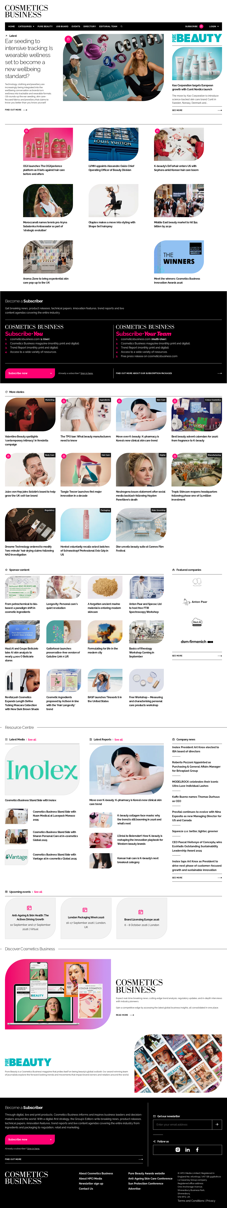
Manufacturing (214, 455)
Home (11, 26)
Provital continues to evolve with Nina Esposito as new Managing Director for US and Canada (196, 816)
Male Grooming (158, 510)
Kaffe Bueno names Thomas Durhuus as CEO (196, 799)
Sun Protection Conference (145, 1183)
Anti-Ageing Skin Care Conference (150, 1178)
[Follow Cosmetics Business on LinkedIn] (187, 1150)
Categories (25, 26)
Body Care (49, 455)
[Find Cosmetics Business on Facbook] (197, 1150)
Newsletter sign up (91, 1183)
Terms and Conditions (191, 1200)
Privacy (210, 1200)
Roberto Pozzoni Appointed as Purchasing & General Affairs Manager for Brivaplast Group (196, 766)
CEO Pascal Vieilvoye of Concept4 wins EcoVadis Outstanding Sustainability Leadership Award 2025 (197, 846)
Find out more (13, 110)
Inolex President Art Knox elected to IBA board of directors (195, 749)
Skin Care (161, 400)
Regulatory (49, 510)
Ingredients (105, 400)
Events (76, 26)
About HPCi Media (90, 1178)
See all (32, 739)
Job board (62, 26)
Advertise (134, 1188)
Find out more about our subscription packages (144, 373)
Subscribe (191, 26)
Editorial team (108, 26)
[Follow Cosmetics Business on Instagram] (177, 1150)
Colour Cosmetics (213, 400)
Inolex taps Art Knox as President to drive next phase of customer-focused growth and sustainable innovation (197, 865)
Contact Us (86, 1188)
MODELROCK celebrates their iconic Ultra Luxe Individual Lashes (195, 784)
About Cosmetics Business (96, 1173)
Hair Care (106, 455)
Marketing (49, 400)
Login (212, 26)
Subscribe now (17, 373)
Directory (89, 26)
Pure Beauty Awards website (146, 1173)
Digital (162, 455)
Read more (122, 1015)
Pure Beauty (45, 26)
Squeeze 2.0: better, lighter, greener (195, 831)
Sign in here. (87, 373)
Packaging (105, 510)
